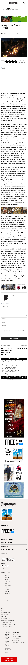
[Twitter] (9, 61)
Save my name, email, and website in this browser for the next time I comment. (14, 331)
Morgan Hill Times (5, 618)
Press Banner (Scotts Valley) (7, 620)
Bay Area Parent (8, 597)
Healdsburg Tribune (5, 610)
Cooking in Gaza (21, 348)
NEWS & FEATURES (5, 536)
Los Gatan (3, 616)
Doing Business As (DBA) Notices (8, 648)
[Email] (20, 61)
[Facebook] (6, 61)
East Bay (7, 599)
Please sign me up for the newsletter (9, 335)
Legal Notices (8, 640)
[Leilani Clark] (6, 298)
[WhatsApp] (15, 61)
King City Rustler (5, 614)
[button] (24, 3)
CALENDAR (4, 553)
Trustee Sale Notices (7, 651)
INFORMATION (4, 525)
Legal (6, 635)
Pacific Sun (7, 593)
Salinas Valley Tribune (6, 622)
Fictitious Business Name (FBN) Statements (7, 643)
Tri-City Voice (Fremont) (6, 626)
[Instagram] (5, 566)
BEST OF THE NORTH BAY (7, 549)
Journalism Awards (16, 636)
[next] (4, 9)
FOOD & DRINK (4, 546)
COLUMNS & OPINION (6, 542)
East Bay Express (7, 578)
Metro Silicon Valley (8, 586)
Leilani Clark (6, 33)
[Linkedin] (12, 61)
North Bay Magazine (7, 601)
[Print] (23, 61)
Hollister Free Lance (5, 612)
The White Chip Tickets (12, 9)
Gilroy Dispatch (4, 608)
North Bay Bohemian (7, 590)
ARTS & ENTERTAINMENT (7, 539)
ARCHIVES (16, 509)
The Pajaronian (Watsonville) (8, 624)
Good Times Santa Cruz (7, 582)
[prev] (2, 9)
